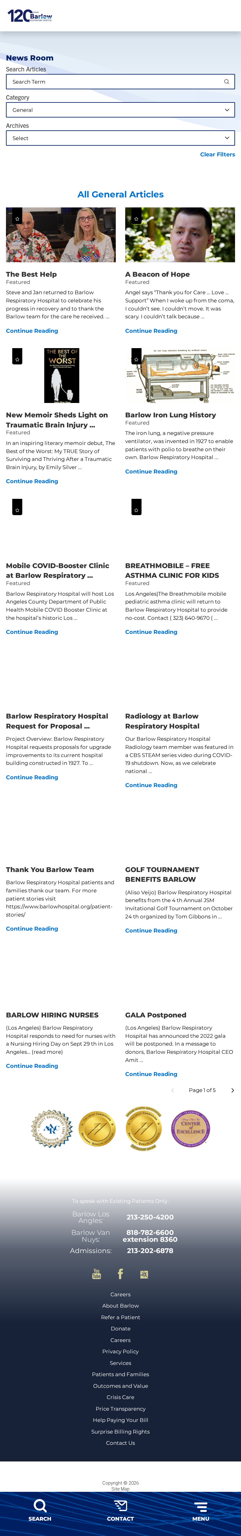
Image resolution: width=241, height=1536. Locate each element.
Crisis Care (120, 1397)
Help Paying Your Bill (120, 1420)
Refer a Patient (120, 1317)
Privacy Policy (120, 1352)
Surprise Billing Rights (120, 1432)
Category (17, 97)
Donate (121, 1329)
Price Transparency (121, 1409)
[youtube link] (101, 1274)
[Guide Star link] (144, 1274)
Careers (120, 1295)
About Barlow (120, 1306)
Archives (17, 125)
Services (120, 1363)
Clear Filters (217, 154)
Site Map (120, 1489)
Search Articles (26, 69)
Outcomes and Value (120, 1386)
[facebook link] (125, 1274)
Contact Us (120, 1443)
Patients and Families (120, 1374)
